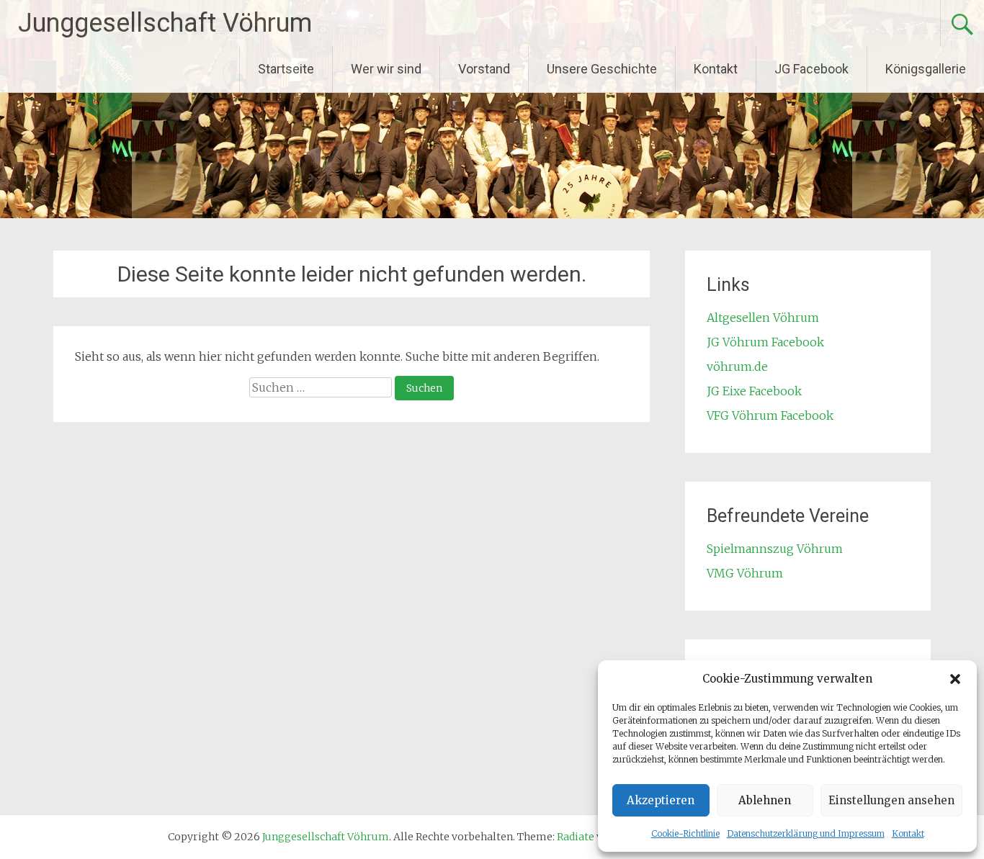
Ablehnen (764, 800)
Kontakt (908, 833)
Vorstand (484, 68)
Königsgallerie (925, 68)
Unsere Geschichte (602, 68)
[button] (955, 679)
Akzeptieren (660, 800)
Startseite (286, 68)
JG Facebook (811, 68)
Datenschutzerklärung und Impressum (806, 833)
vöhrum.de (737, 366)
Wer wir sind (386, 68)
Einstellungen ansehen (891, 800)
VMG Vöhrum (745, 573)
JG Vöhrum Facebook (765, 342)
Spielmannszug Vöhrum (775, 548)
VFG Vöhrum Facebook (770, 415)
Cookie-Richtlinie (685, 833)
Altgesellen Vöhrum (763, 317)
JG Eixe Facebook (754, 391)
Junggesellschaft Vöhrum (165, 23)
